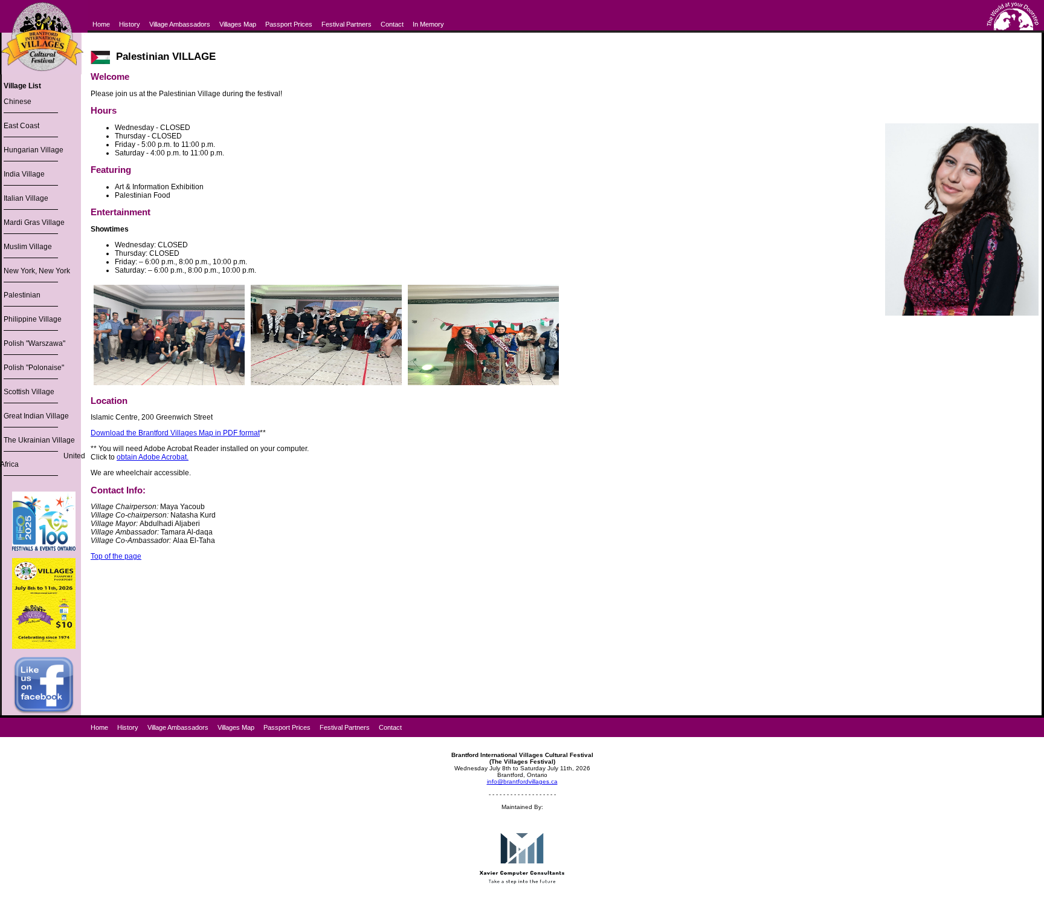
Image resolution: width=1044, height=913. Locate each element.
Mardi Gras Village (34, 222)
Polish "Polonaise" (34, 367)
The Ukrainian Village (39, 440)
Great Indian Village (36, 416)
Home (101, 24)
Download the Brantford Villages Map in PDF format (175, 433)
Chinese (17, 101)
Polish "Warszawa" (34, 343)
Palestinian (22, 295)
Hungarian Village (33, 150)
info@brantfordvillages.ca (522, 781)
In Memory (428, 24)
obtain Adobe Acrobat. (152, 457)
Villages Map (237, 24)
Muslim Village (28, 246)
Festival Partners (346, 24)
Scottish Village (29, 392)
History (129, 24)
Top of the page (116, 556)
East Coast (21, 126)
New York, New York (37, 271)
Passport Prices (288, 24)
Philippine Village (33, 319)
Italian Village (26, 198)
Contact (392, 24)
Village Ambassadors (179, 24)
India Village (24, 174)
